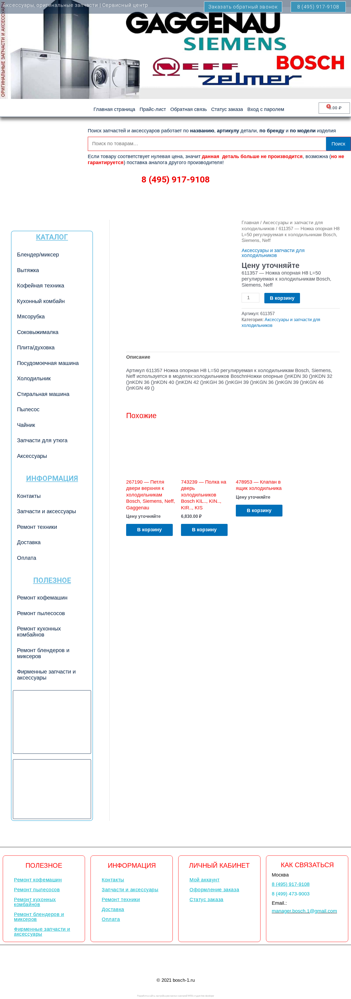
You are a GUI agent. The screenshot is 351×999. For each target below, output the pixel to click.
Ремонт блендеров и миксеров (43, 653)
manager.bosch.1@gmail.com (304, 911)
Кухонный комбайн (41, 301)
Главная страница (114, 109)
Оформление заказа (214, 889)
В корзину (282, 298)
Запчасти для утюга (42, 440)
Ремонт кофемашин (42, 598)
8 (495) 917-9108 (175, 179)
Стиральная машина (43, 394)
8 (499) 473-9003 (291, 894)
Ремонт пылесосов (41, 613)
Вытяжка (28, 270)
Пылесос (28, 409)
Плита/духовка (36, 347)
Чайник (26, 425)
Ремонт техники (37, 527)
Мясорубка (31, 316)
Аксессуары (32, 456)
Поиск (338, 144)
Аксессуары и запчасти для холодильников (273, 253)
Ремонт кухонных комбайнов (39, 632)
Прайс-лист (153, 109)
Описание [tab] (138, 357)
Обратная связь (188, 109)
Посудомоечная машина (48, 363)
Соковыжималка (37, 332)
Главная (250, 222)
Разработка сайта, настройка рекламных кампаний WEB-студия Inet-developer (175, 996)
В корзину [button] (149, 529)
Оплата (26, 558)
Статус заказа (227, 109)
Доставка (29, 542)
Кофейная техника (40, 285)
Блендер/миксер (38, 255)
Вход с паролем (265, 109)
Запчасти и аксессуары (46, 511)
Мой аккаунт (204, 880)
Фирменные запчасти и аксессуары (46, 675)
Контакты (29, 496)
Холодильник (34, 378)
